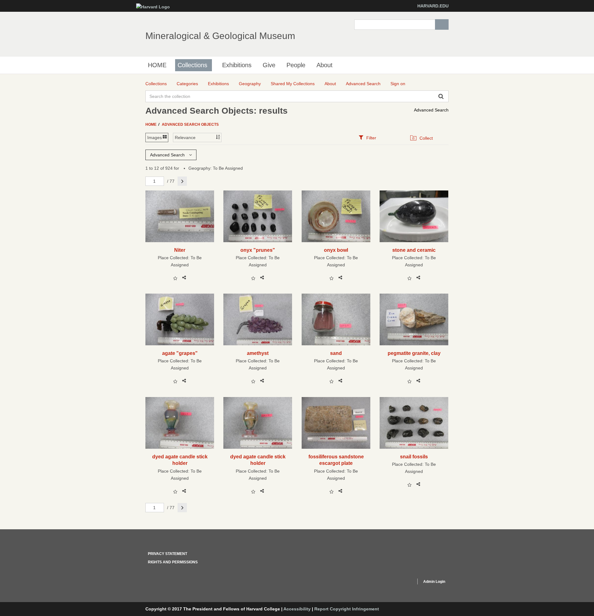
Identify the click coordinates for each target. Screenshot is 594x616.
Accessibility (297, 608)
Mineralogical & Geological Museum (220, 36)
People (295, 65)
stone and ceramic (414, 250)
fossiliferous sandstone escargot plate (336, 460)
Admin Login (434, 581)
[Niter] (179, 216)
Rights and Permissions (173, 562)
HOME (157, 65)
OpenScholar (399, 583)
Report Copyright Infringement (346, 608)
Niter (179, 250)
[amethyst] (257, 319)
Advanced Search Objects (190, 124)
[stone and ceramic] (414, 216)
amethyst (258, 353)
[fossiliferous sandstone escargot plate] (336, 423)
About (324, 65)
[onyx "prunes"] (257, 216)
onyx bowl (336, 250)
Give (269, 65)
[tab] (367, 137)
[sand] (336, 319)
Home (151, 124)
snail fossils (414, 456)
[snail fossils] (414, 423)
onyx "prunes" (257, 250)
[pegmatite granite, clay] (414, 319)
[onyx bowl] (336, 216)
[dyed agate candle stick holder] (179, 423)
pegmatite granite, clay (414, 353)
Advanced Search (431, 109)
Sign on (397, 83)
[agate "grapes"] (179, 319)
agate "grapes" (180, 353)
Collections (192, 65)
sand (336, 353)
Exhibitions (237, 65)
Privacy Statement (167, 554)
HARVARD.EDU (433, 5)
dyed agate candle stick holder (180, 460)
